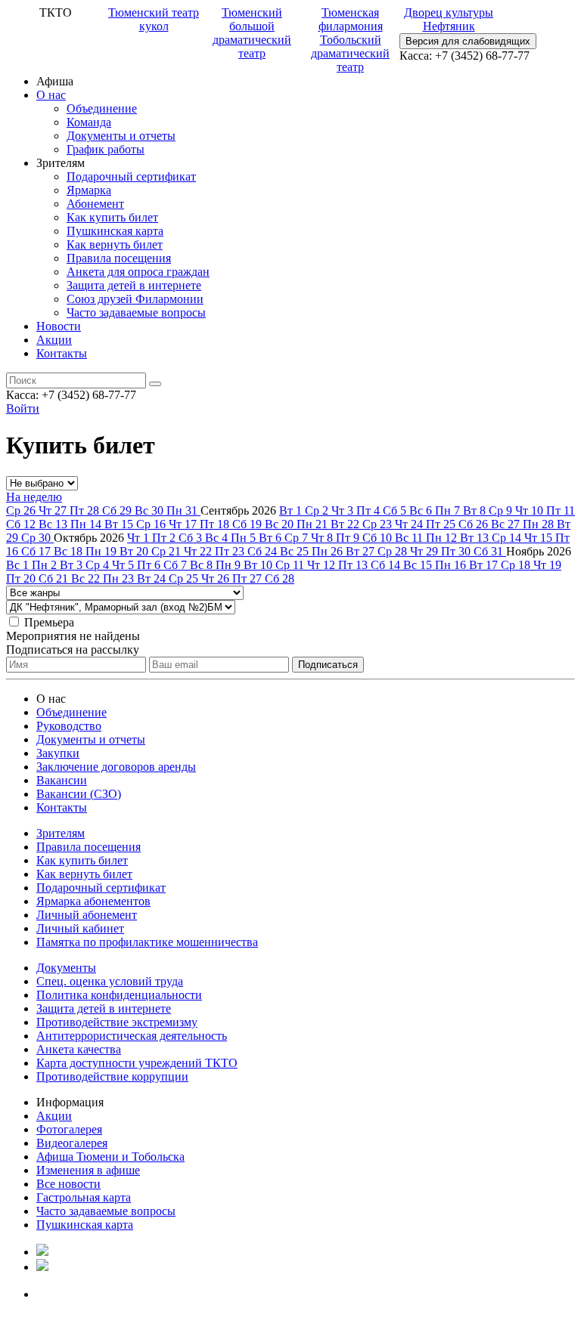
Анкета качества (78, 1049)
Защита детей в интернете (134, 285)
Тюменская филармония (350, 19)
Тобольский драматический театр (350, 53)
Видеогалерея (71, 1143)
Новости (58, 326)
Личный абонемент (86, 914)
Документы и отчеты (121, 135)
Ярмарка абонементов (93, 901)
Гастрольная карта (83, 1197)
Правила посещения (119, 258)
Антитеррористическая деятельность (131, 1035)
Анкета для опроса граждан (138, 271)
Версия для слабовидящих (467, 41)
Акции (54, 339)
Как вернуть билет (115, 244)
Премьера (49, 622)
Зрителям (60, 833)
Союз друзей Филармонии (135, 298)
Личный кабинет (80, 928)
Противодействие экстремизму (116, 1022)
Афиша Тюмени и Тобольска (110, 1156)
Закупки (57, 753)
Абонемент (95, 203)
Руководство (68, 725)
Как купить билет (112, 217)
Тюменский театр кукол (153, 19)
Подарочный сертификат (131, 176)
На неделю (34, 496)
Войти (22, 408)
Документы (66, 967)
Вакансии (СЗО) (78, 793)
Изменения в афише (88, 1170)
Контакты (61, 353)
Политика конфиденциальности (119, 994)
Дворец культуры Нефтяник (448, 19)
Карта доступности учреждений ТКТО (137, 1062)
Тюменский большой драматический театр (252, 33)
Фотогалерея (69, 1129)
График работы (105, 149)
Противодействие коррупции (112, 1076)
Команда (89, 122)
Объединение (102, 108)
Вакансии (61, 780)
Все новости (68, 1183)
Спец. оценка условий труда (109, 981)
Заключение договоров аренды (116, 766)
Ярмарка (89, 190)
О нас (51, 94)
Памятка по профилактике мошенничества (147, 942)
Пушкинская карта (115, 230)
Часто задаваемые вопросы (136, 312)
